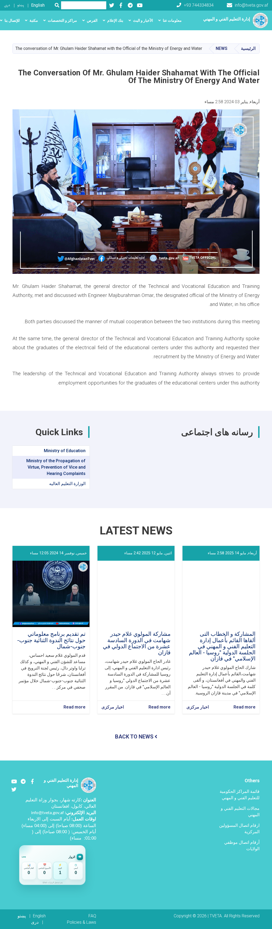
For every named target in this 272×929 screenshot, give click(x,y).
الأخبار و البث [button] (143, 20)
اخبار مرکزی (197, 707)
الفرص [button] (92, 20)
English (38, 5)
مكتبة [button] (33, 20)
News (221, 48)
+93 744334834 (199, 5)
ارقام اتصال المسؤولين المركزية (239, 828)
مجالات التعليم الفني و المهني (240, 811)
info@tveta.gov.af (251, 5)
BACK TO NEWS (134, 736)
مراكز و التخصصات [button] (62, 20)
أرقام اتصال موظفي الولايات (242, 845)
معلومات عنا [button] (172, 20)
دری (7, 5)
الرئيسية (248, 48)
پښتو (20, 5)
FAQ (92, 915)
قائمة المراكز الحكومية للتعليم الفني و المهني (240, 794)
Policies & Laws (81, 922)
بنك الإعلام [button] (115, 20)
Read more (244, 707)
